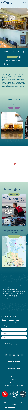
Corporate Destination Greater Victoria (14, 385)
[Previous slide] (10, 108)
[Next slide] (17, 108)
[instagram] (19, 57)
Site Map (14, 379)
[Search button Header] (20, 3)
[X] (22, 355)
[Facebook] (10, 355)
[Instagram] (14, 355)
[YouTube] (18, 355)
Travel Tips (14, 374)
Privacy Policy (20, 407)
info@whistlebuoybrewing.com (13, 60)
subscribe (27, 238)
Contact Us (14, 377)
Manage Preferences (10, 407)
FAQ (14, 371)
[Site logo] (6, 3)
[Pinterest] (6, 355)
